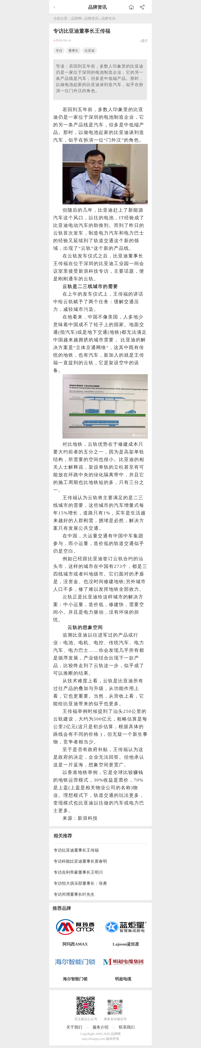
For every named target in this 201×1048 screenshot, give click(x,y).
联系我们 (127, 1027)
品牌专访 (108, 18)
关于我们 (74, 1027)
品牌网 (76, 18)
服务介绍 (100, 1027)
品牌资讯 (91, 18)
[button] (142, 6)
